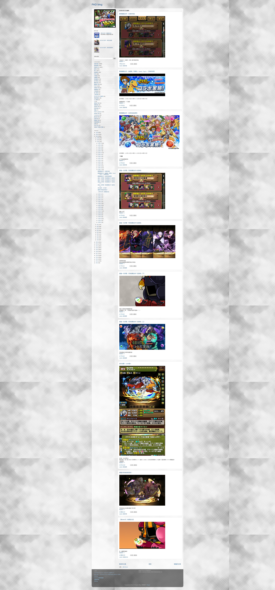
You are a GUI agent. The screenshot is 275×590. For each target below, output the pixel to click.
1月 (98, 239)
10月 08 (100, 209)
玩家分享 (96, 118)
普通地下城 (96, 120)
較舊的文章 (177, 564)
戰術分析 (96, 82)
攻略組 (95, 77)
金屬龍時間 (96, 579)
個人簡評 (96, 92)
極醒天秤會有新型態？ (125, 472)
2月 (98, 237)
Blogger (148, 584)
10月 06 (100, 213)
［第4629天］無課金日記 (105, 33)
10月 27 (100, 150)
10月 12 (100, 201)
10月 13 (100, 199)
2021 (97, 246)
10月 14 (100, 197)
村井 (95, 74)
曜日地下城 (96, 116)
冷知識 (95, 75)
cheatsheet (96, 115)
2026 (97, 132)
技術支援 (96, 108)
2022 (97, 244)
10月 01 (100, 222)
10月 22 (100, 160)
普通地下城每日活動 (98, 127)
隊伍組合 (96, 79)
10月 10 (100, 205)
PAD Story (96, 125)
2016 (97, 255)
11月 (98, 139)
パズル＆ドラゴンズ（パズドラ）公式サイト (104, 572)
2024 (97, 136)
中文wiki (96, 581)
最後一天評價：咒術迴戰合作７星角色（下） (132, 273)
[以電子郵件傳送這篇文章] (131, 64)
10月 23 (100, 158)
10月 (98, 141)
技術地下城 (96, 106)
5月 (98, 232)
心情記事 (96, 94)
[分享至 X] (133, 64)
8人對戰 (96, 99)
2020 (97, 247)
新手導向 (96, 80)
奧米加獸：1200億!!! (125, 363)
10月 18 (100, 167)
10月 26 (100, 152)
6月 (98, 230)
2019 (97, 249)
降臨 (95, 110)
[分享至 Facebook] (135, 64)
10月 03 (100, 218)
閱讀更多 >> (122, 61)
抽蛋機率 (96, 72)
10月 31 (100, 143)
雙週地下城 (96, 84)
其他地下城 (96, 113)
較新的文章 (122, 564)
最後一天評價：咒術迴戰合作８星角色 (130, 223)
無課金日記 (125, 557)
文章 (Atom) (125, 567)
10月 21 (100, 162)
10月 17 (100, 169)
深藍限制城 (96, 122)
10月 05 (100, 214)
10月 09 (100, 207)
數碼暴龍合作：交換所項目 (127, 14)
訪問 (95, 123)
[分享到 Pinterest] (136, 64)
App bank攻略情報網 (98, 577)
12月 (98, 137)
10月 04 (100, 216)
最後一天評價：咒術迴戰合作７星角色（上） (132, 321)
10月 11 (100, 203)
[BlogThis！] (132, 64)
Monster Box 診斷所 (98, 96)
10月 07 (100, 211)
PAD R (95, 86)
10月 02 (100, 220)
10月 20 (100, 164)
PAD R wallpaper (98, 111)
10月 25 (100, 154)
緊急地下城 (96, 103)
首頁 (150, 564)
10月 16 (100, 194)
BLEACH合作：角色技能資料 (106, 47)
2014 (97, 259)
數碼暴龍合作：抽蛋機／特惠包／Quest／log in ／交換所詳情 (137, 71)
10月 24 (100, 156)
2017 (97, 253)
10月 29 (100, 147)
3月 (98, 236)
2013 (97, 261)
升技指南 (96, 91)
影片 (95, 70)
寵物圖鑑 (125, 217)
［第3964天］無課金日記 (126, 519)
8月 (98, 226)
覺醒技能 (96, 104)
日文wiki (96, 576)
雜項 (95, 69)
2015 (97, 257)
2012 (97, 262)
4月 (98, 234)
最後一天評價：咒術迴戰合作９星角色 (130, 170)
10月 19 (100, 165)
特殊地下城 (96, 87)
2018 (97, 251)
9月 (98, 224)
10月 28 (100, 149)
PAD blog (97, 4)
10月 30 (100, 145)
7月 (98, 228)
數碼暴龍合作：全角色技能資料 (128, 113)
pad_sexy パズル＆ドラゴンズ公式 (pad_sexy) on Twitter (107, 574)
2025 (97, 134)
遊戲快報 (125, 65)
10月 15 (100, 196)
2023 (97, 242)
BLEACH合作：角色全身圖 (106, 40)
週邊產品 (96, 89)
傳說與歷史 (96, 98)
